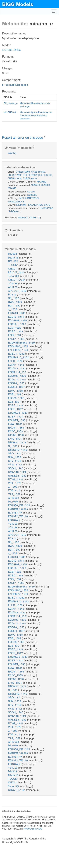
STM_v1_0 (14, 490)
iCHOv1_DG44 (17, 279)
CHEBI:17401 (45, 175)
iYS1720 (13, 523)
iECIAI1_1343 (16, 364)
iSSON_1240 (16, 468)
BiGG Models (17, 3)
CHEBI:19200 (14, 178)
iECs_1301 (14, 401)
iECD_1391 (15, 335)
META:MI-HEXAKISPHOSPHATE (33, 204)
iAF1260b (14, 497)
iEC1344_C (15, 520)
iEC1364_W (15, 512)
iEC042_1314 (16, 316)
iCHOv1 (13, 268)
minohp (12, 153)
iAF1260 (13, 287)
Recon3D (13, 276)
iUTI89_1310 (16, 479)
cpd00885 (32, 194)
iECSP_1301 (16, 416)
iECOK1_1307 (16, 386)
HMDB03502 (46, 208)
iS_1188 (13, 446)
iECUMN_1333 (17, 420)
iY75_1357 (14, 494)
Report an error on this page (23, 137)
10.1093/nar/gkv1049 (32, 828)
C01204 (31, 191)
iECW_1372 (15, 424)
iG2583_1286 (16, 435)
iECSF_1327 (15, 409)
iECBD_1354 (16, 331)
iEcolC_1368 (15, 390)
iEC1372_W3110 (18, 516)
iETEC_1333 (15, 431)
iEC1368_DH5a (11, 49)
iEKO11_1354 (16, 427)
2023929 (45, 184)
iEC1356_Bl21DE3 (19, 505)
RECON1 (13, 265)
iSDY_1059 (15, 457)
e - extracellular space (15, 84)
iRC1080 (13, 261)
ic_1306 (13, 309)
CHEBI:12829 (14, 175)
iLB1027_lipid (16, 272)
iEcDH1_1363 (16, 339)
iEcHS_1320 (15, 361)
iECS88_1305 (16, 398)
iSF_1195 (14, 298)
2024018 (12, 188)
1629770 (35, 184)
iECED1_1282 (16, 353)
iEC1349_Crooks (18, 509)
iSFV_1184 (15, 460)
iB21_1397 (14, 305)
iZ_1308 (13, 486)
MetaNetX (23, 217)
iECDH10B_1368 (18, 346)
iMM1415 (13, 257)
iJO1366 (13, 283)
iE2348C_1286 (17, 313)
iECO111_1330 (17, 379)
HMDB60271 (14, 211)
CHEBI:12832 (30, 175)
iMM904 (13, 253)
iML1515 (13, 501)
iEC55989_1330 (18, 320)
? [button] (44, 137)
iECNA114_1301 (18, 372)
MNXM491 (42, 181)
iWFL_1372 (15, 483)
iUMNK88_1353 (17, 475)
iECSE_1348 (16, 405)
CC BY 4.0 (34, 217)
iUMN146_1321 (17, 472)
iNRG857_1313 (17, 442)
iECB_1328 (15, 327)
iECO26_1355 (16, 383)
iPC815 (12, 294)
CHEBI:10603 (23, 171)
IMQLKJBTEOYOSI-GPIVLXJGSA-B (24, 199)
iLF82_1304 (15, 438)
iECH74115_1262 (19, 357)
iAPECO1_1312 (17, 290)
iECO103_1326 (17, 375)
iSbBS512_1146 (18, 449)
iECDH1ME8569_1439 (21, 342)
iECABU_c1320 (17, 324)
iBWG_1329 (15, 301)
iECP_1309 (15, 394)
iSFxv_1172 (15, 464)
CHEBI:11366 (38, 171)
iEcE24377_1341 (18, 350)
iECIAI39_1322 (17, 368)
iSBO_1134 (15, 453)
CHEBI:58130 (30, 178)
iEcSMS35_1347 (18, 412)
